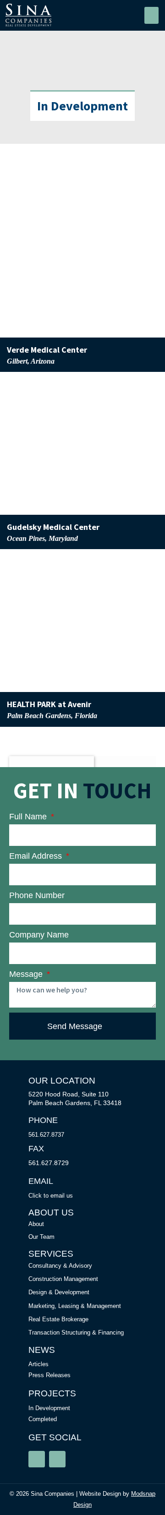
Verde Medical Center (47, 349)
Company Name (39, 934)
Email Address (36, 856)
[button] (151, 15)
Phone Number (37, 895)
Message (27, 974)
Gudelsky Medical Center (53, 527)
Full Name (29, 816)
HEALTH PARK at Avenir (49, 704)
